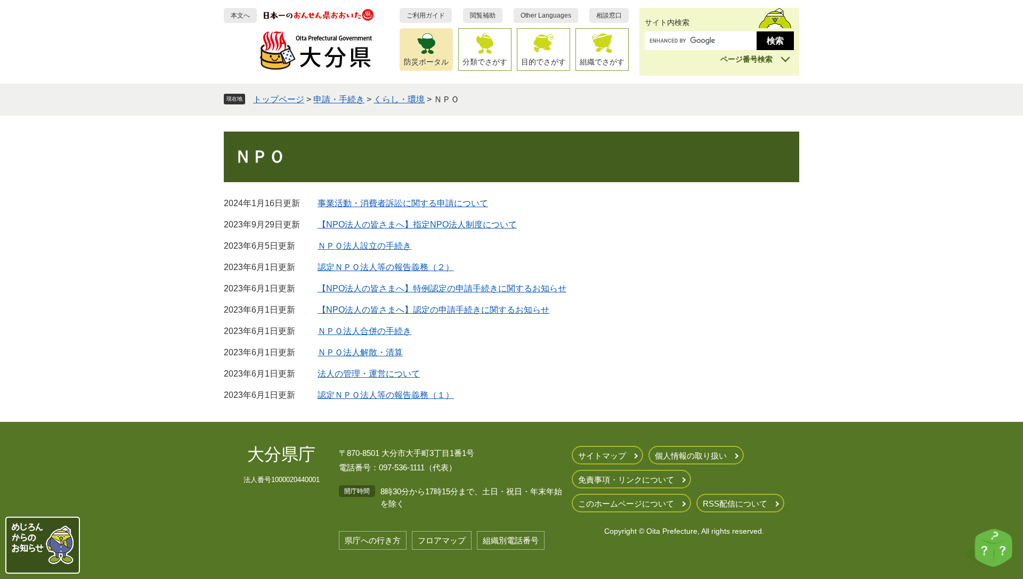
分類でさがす (484, 62)
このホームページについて (626, 503)
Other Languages (546, 15)
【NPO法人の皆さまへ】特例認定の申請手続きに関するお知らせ (442, 288)
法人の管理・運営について (369, 373)
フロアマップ (442, 540)
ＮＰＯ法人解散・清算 (360, 352)
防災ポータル (426, 62)
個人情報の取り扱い (691, 455)
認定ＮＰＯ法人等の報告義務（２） (386, 267)
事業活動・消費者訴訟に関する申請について (403, 203)
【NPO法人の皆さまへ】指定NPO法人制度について (417, 224)
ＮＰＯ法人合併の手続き (364, 331)
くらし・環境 (399, 99)
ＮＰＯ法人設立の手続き (364, 245)
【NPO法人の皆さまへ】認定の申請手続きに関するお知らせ (433, 309)
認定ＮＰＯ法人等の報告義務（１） (386, 394)
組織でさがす (602, 62)
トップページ (278, 99)
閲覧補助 (483, 15)
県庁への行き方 (373, 540)
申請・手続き (338, 99)
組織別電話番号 (511, 540)
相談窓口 (609, 15)
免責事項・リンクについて (626, 479)
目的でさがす (543, 62)
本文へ (240, 15)
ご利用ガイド (426, 15)
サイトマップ (602, 455)
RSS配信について (735, 503)
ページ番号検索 (746, 59)
